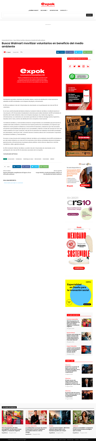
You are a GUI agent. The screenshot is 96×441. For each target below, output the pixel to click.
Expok (9, 52)
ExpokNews (5, 432)
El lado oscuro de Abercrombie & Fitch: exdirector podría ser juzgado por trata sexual (72, 382)
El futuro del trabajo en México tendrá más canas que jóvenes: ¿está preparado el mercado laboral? (73, 337)
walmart (52, 159)
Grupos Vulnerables (71, 346)
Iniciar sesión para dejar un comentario (13, 182)
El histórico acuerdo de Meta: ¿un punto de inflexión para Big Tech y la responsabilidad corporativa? (72, 369)
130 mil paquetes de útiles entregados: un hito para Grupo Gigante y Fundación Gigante (73, 323)
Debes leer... (68, 365)
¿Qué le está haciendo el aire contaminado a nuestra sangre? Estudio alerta (73, 350)
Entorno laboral (71, 332)
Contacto (77, 439)
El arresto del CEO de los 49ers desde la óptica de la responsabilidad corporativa (72, 394)
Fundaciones (19, 159)
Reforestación (38, 159)
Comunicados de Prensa (7, 40)
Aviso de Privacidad (84, 439)
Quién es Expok (62, 439)
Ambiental (75, 425)
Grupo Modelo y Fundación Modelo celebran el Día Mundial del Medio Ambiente (49, 173)
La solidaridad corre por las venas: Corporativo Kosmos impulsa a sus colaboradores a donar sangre (36, 430)
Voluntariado (46, 159)
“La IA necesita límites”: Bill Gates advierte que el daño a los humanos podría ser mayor (59, 429)
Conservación (11, 159)
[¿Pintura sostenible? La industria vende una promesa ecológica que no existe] (83, 417)
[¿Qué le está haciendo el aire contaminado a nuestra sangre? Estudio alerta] (86, 350)
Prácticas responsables (72, 319)
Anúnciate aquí (70, 439)
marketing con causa (28, 159)
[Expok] (5, 52)
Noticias (51, 425)
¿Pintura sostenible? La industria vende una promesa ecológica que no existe (83, 429)
